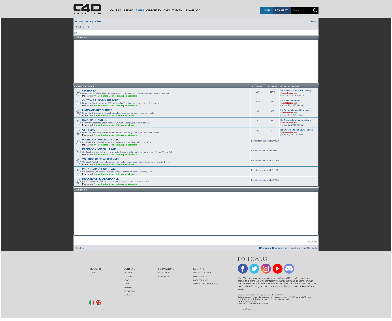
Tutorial (178, 10)
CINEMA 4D (89, 90)
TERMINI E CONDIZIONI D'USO (206, 284)
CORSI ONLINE (164, 273)
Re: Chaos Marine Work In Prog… (296, 90)
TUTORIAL (128, 276)
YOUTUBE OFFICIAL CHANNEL (100, 159)
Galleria (115, 10)
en (75, 32)
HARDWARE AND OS (94, 120)
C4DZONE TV (129, 273)
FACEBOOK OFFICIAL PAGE (99, 149)
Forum (140, 10)
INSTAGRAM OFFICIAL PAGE (99, 169)
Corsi (166, 10)
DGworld (248, 309)
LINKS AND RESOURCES (97, 110)
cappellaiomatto (129, 96)
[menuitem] (99, 21)
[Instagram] (266, 269)
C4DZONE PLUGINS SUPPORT (100, 100)
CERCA (127, 295)
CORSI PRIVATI (164, 276)
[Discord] (289, 269)
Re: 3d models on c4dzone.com (295, 110)
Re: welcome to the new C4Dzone (296, 130)
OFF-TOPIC (88, 130)
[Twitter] (254, 269)
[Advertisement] (196, 61)
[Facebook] (243, 269)
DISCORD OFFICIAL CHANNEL (100, 178)
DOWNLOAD (129, 291)
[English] (99, 302)
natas (105, 96)
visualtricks (114, 96)
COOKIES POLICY (200, 280)
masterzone (289, 93)
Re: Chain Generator (290, 100)
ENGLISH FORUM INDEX (85, 86)
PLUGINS (92, 273)
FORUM (127, 284)
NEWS (126, 280)
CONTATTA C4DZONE (202, 273)
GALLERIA (128, 287)
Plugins (128, 10)
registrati (281, 10)
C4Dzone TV (153, 10)
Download (193, 10)
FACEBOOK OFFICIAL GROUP (100, 139)
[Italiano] (92, 302)
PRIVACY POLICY (200, 276)
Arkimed (98, 96)
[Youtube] (278, 269)
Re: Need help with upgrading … (295, 120)
